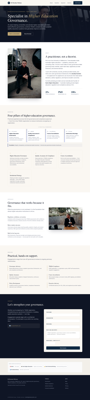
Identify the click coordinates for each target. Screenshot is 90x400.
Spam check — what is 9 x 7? (53, 340)
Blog (66, 381)
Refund (66, 388)
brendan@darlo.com (15, 325)
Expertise (57, 2)
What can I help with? (51, 329)
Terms (66, 383)
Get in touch (77, 2)
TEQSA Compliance (49, 383)
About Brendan (27, 33)
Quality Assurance (49, 385)
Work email (49, 324)
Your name (48, 312)
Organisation (49, 318)
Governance (47, 381)
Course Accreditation (49, 388)
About (51, 2)
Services (69, 2)
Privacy (66, 385)
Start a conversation (14, 33)
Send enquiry (63, 348)
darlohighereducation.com (31, 397)
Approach (63, 2)
